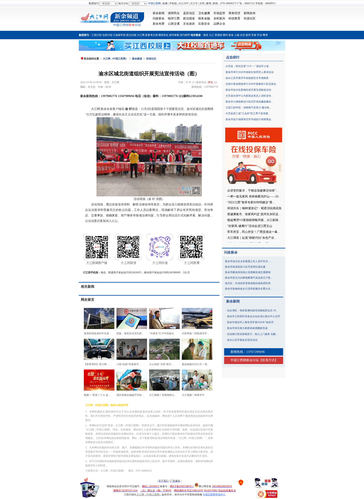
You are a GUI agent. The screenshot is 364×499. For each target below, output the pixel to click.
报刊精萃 (185, 35)
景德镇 (218, 35)
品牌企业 (219, 23)
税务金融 (204, 18)
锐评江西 (174, 18)
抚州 (248, 35)
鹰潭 (265, 35)
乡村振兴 (219, 18)
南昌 (205, 35)
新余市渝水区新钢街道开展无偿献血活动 (248, 89)
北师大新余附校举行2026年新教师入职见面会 (251, 83)
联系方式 (268, 360)
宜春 (253, 35)
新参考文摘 (151, 35)
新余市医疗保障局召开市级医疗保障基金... (249, 119)
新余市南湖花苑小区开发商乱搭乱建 (245, 266)
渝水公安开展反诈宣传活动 (242, 340)
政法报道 (189, 18)
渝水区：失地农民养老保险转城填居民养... (248, 283)
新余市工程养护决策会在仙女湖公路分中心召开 (253, 316)
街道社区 (250, 18)
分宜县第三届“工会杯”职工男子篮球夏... (248, 113)
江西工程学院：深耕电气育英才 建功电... (248, 107)
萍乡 (259, 35)
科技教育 (234, 18)
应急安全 (204, 23)
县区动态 (189, 13)
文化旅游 (189, 23)
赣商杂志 (163, 35)
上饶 (236, 35)
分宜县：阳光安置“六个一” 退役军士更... (248, 66)
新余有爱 (159, 23)
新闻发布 (250, 13)
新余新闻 (159, 13)
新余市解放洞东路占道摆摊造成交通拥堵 (247, 272)
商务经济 (234, 13)
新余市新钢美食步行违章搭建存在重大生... (248, 288)
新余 (231, 35)
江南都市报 (119, 35)
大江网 (141, 35)
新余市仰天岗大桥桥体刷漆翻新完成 (247, 328)
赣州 (225, 35)
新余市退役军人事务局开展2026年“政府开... (251, 322)
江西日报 (96, 35)
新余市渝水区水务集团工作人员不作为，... (248, 261)
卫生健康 (204, 13)
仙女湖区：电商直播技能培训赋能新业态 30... (252, 310)
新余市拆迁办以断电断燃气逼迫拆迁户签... (248, 277)
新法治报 (131, 35)
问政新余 (159, 18)
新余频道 (137, 58)
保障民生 (174, 13)
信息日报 (107, 35)
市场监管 (219, 13)
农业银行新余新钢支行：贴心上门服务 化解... (252, 334)
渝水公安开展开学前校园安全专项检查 (247, 78)
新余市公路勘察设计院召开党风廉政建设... (249, 101)
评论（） (213, 82)
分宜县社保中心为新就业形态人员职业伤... (249, 95)
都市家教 (174, 35)
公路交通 (174, 23)
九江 (211, 35)
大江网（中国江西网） (115, 58)
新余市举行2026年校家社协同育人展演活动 (250, 72)
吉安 (242, 35)
